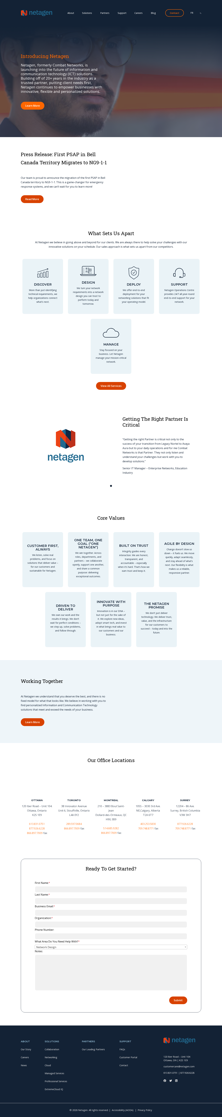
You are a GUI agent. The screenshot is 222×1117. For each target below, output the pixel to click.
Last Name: (42, 894)
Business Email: (45, 906)
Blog (153, 12)
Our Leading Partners (93, 1049)
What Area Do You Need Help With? (57, 941)
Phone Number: (44, 930)
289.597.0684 (74, 824)
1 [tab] (111, 486)
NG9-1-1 (179, 17)
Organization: (44, 918)
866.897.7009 (35, 833)
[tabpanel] (111, 447)
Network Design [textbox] (46, 947)
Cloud (85, 17)
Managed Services (105, 17)
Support (122, 12)
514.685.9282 (111, 828)
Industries (161, 17)
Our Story (104, 17)
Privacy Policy (145, 1110)
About (70, 12)
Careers (138, 12)
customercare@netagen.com (179, 1066)
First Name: (42, 883)
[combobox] (111, 947)
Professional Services (135, 17)
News (120, 17)
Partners (104, 12)
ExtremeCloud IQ (54, 1089)
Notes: (39, 951)
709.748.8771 (146, 828)
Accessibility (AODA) (122, 1110)
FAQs (122, 1049)
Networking (67, 17)
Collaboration (45, 17)
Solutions (87, 12)
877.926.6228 (37, 828)
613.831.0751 (37, 824)
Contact (123, 1065)
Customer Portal (128, 1057)
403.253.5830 (148, 824)
